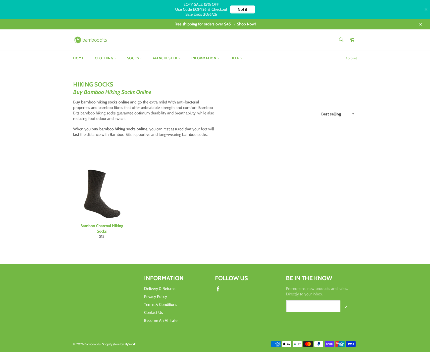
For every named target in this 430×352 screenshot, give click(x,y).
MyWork (130, 344)
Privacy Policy (155, 296)
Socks (133, 58)
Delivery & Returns (159, 288)
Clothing (104, 58)
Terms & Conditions (160, 304)
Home (78, 58)
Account (351, 58)
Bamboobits (92, 344)
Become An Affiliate (160, 320)
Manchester (165, 58)
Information (204, 58)
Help (235, 58)
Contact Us (153, 312)
